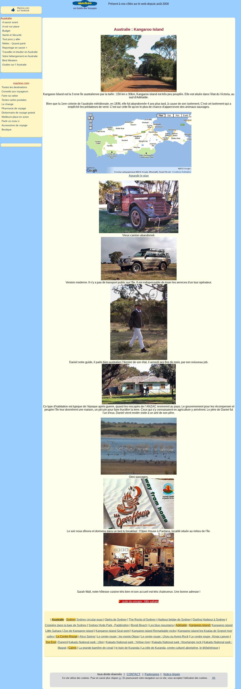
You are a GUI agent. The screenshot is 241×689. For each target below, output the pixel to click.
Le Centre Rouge (67, 636)
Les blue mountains (161, 625)
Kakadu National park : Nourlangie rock (177, 642)
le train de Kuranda (127, 647)
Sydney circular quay (89, 619)
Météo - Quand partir (14, 43)
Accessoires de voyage (14, 125)
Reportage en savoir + (14, 47)
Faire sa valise (10, 95)
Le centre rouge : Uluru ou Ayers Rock (164, 636)
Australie (58, 619)
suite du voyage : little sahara (140, 601)
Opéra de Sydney (116, 619)
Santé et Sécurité (12, 35)
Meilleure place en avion (15, 116)
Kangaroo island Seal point (113, 630)
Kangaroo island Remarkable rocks (154, 630)
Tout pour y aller (11, 39)
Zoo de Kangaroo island (78, 630)
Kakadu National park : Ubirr (86, 642)
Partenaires (152, 674)
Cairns (72, 647)
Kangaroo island (199, 625)
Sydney (71, 619)
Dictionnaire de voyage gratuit (18, 112)
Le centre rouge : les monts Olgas (118, 636)
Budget (6, 30)
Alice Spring (87, 636)
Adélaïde (181, 625)
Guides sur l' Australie (14, 64)
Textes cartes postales (14, 99)
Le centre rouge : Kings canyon (210, 636)
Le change (7, 104)
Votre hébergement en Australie (20, 56)
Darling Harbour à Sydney (209, 619)
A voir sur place (10, 26)
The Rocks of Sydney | (143, 619)
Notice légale (171, 674)
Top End (51, 642)
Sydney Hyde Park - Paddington (109, 625)
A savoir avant (10, 22)
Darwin (62, 642)
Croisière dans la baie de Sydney (66, 625)
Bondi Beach (139, 625)
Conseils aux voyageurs (15, 91)
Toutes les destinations (14, 87)
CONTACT (133, 674)
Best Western (9, 60)
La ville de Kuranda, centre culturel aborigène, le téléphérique (179, 647)
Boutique (6, 129)
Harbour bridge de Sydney (174, 619)
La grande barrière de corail (96, 647)
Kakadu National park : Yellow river (128, 642)
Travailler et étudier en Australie (20, 51)
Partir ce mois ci (10, 121)
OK (213, 678)
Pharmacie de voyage (14, 108)
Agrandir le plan (139, 175)
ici (120, 678)
